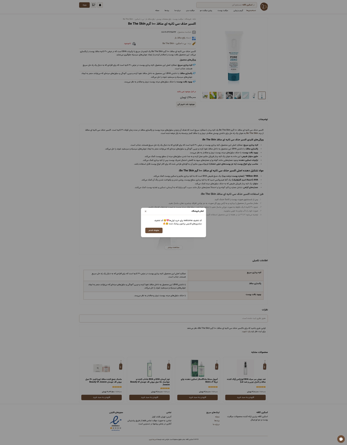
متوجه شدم (154, 230)
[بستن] (145, 211)
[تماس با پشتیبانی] (341, 439)
